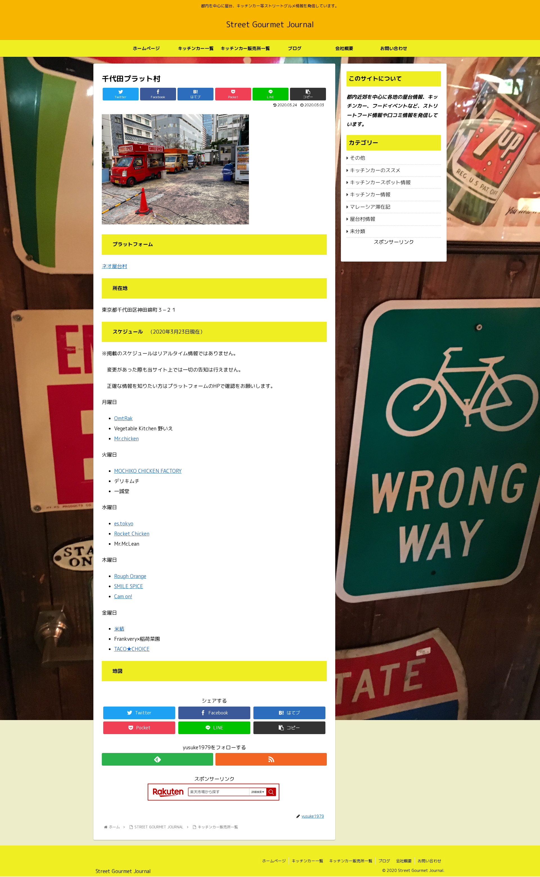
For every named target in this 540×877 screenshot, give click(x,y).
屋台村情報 (362, 218)
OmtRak (123, 418)
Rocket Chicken (131, 533)
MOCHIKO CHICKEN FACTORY (148, 471)
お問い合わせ (429, 860)
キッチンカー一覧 (307, 860)
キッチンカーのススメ (375, 170)
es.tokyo (123, 523)
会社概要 (404, 860)
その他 (357, 157)
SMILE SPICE (128, 586)
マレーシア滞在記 (370, 206)
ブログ (384, 860)
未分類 (357, 231)
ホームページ (274, 860)
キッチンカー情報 (370, 194)
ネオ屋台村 (114, 266)
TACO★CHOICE (132, 649)
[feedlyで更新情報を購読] (157, 759)
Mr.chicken (126, 438)
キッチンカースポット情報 (380, 182)
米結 (119, 628)
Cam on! (123, 596)
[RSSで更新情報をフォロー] (271, 759)
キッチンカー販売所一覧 (350, 860)
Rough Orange (130, 576)
